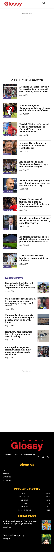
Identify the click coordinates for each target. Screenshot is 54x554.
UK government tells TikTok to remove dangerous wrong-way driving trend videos (20, 302)
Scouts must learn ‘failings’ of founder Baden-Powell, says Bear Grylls (35, 220)
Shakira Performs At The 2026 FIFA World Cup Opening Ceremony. (20, 522)
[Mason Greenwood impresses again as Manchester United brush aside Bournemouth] (10, 204)
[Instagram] (43, 457)
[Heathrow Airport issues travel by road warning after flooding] (43, 336)
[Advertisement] (27, 42)
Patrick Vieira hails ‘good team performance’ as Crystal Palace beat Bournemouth (34, 128)
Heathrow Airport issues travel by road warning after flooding (18, 334)
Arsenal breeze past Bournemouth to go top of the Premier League (34, 164)
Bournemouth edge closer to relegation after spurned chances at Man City (35, 183)
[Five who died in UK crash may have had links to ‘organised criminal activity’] (43, 287)
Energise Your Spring (13, 535)
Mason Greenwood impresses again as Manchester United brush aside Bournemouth (34, 203)
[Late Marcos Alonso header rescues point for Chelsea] (10, 260)
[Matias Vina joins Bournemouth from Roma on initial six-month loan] (10, 110)
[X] (48, 457)
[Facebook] (38, 457)
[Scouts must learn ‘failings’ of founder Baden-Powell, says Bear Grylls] (10, 222)
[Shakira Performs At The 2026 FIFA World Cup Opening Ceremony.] (46, 525)
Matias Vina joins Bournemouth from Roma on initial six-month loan (34, 108)
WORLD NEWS (8, 191)
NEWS (5, 229)
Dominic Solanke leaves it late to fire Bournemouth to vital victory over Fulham (35, 89)
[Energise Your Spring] (46, 539)
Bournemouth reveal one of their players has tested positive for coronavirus (34, 239)
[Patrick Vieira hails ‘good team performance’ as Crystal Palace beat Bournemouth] (10, 129)
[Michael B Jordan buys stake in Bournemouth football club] (10, 147)
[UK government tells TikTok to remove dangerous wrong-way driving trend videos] (43, 303)
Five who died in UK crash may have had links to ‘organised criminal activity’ (20, 285)
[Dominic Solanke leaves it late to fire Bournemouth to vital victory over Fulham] (10, 91)
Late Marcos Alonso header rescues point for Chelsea (33, 258)
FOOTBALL (6, 98)
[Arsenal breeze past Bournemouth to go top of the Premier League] (10, 166)
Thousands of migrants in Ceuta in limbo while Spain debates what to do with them (19, 319)
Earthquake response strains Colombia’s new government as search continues (18, 351)
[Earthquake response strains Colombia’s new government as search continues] (43, 351)
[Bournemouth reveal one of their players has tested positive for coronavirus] (10, 241)
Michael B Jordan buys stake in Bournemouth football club (32, 145)
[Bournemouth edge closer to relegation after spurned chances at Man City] (10, 185)
